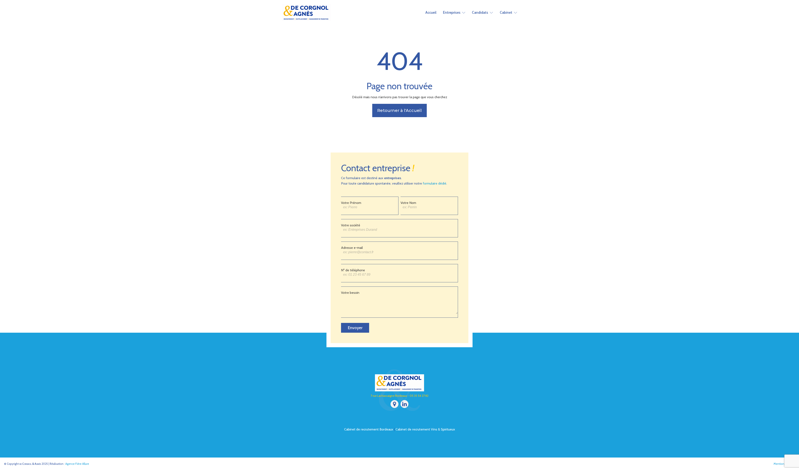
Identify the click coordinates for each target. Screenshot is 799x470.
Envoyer (355, 327)
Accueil (430, 12)
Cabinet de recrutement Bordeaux (368, 429)
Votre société (350, 225)
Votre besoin (350, 293)
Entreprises (451, 12)
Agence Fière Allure (77, 463)
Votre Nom (408, 203)
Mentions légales (784, 463)
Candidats (480, 12)
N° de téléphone (353, 270)
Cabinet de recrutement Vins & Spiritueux (425, 429)
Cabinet (506, 12)
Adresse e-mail (352, 248)
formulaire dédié (434, 183)
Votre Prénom (351, 203)
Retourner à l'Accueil (399, 110)
